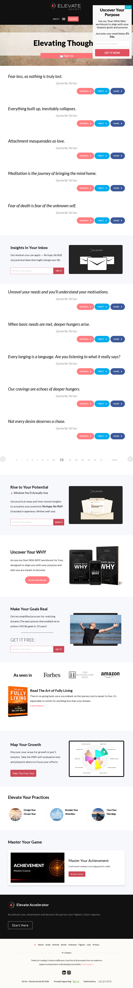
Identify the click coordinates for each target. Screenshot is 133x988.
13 (76, 460)
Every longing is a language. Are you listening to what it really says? (64, 356)
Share (116, 91)
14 (82, 460)
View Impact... (87, 964)
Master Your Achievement (89, 860)
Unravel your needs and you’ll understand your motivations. (58, 291)
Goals (48, 944)
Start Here (20, 925)
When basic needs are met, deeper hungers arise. (49, 324)
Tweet (100, 91)
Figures (81, 944)
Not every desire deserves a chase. (36, 421)
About (56, 19)
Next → (129, 459)
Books (64, 944)
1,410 (114, 460)
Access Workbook (37, 580)
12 (70, 460)
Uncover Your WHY (28, 552)
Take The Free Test (23, 773)
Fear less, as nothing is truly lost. (35, 76)
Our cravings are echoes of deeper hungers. (44, 388)
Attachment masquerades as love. (36, 140)
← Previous (3, 459)
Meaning (84, 91)
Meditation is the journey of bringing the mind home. (52, 173)
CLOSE (128, 7)
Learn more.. (37, 705)
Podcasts (72, 944)
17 (101, 460)
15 (89, 460)
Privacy (96, 944)
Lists (89, 944)
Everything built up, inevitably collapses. (42, 108)
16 (95, 460)
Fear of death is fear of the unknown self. (42, 205)
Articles (55, 944)
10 (53, 460)
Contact (67, 952)
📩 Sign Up (66, 55)
